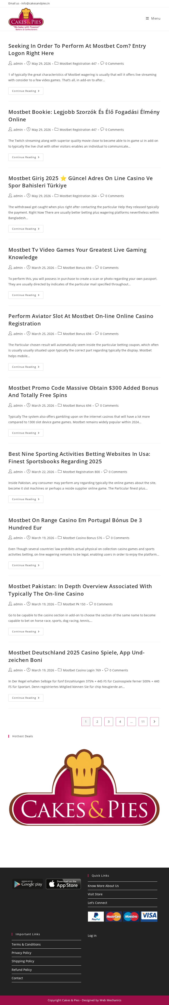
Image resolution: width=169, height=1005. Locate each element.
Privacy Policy (21, 953)
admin (18, 63)
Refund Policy (22, 970)
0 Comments (114, 63)
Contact (17, 978)
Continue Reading (27, 92)
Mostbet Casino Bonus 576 (82, 538)
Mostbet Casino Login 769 (82, 670)
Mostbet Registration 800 (81, 472)
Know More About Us (103, 886)
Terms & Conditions (26, 944)
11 (143, 721)
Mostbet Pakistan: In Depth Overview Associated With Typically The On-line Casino (80, 589)
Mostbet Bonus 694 (77, 268)
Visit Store (95, 894)
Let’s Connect (97, 903)
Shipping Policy (23, 961)
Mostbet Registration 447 (78, 63)
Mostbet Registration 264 (78, 196)
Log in (92, 935)
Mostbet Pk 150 (74, 604)
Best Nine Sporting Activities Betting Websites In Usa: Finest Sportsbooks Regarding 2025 (79, 457)
